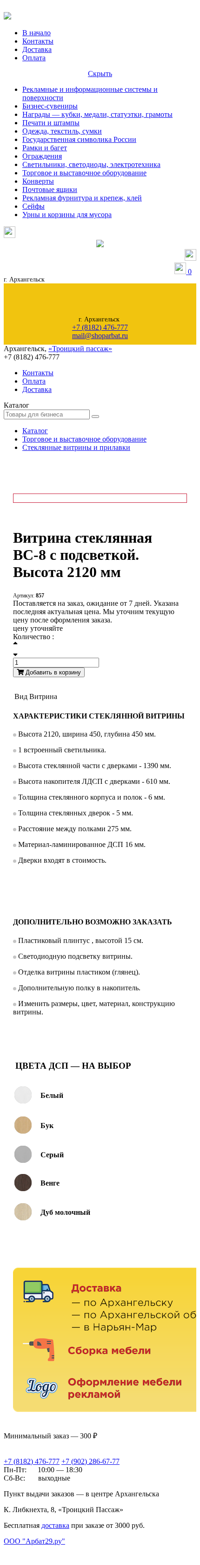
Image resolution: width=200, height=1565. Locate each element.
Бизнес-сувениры (50, 106)
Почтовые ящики (49, 189)
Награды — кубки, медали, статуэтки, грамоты (97, 114)
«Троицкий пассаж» (80, 349)
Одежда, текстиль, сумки (62, 131)
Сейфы (33, 206)
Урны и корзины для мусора (67, 214)
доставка (55, 1525)
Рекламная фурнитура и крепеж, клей (82, 198)
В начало (36, 33)
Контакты (37, 41)
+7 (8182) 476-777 (100, 327)
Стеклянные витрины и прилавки (76, 447)
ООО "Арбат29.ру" (34, 1541)
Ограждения (42, 156)
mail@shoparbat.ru (100, 336)
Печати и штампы (51, 123)
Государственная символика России (79, 139)
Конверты (38, 181)
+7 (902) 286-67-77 (90, 1461)
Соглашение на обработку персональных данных (51, 1550)
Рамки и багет (44, 148)
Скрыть (100, 73)
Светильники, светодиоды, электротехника (91, 164)
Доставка (37, 49)
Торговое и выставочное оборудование (84, 173)
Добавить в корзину (52, 672)
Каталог (35, 431)
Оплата (34, 58)
